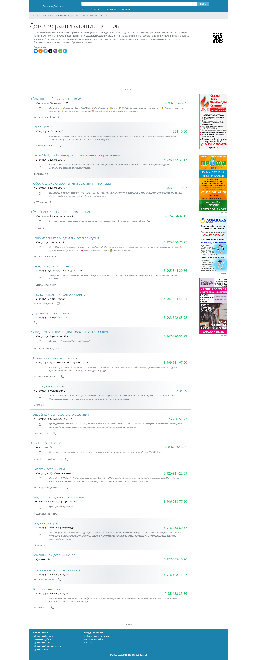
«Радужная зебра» (44, 523)
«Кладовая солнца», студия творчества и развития (69, 331)
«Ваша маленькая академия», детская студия (65, 237)
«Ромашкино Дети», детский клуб (56, 98)
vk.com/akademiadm (45, 256)
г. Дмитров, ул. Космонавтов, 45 (51, 574)
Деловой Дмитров (44, 635)
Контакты (89, 642)
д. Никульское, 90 (43, 447)
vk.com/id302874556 (44, 579)
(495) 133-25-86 (176, 593)
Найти (202, 3)
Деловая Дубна (42, 639)
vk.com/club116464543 (46, 513)
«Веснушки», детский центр (52, 266)
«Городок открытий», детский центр (58, 294)
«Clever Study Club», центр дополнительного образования (75, 155)
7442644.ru (39, 607)
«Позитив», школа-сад (47, 442)
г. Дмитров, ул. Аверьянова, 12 (50, 317)
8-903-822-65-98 (175, 317)
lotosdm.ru (39, 404)
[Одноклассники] (40, 51)
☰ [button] (82, 8)
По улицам (111, 8)
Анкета (126, 8)
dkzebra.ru (39, 545)
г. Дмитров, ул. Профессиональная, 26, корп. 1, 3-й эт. (62, 362)
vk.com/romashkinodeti (46, 117)
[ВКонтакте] (36, 51)
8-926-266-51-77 (175, 419)
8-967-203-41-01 (175, 299)
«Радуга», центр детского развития (57, 497)
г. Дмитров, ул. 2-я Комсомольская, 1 (53, 216)
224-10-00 (180, 131)
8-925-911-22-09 (175, 473)
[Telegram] (45, 51)
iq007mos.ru (40, 202)
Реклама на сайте (93, 639)
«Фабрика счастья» (45, 589)
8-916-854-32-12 (175, 216)
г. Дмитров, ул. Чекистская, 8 (49, 298)
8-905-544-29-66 (175, 270)
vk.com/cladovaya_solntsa (47, 348)
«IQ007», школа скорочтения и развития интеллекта (71, 183)
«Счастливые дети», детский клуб (56, 570)
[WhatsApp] (60, 51)
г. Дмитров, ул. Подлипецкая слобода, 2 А (56, 527)
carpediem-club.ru (43, 145)
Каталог (95, 8)
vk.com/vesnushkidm (45, 284)
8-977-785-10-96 (175, 559)
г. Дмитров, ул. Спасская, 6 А (49, 242)
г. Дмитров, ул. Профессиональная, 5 (53, 473)
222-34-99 (180, 391)
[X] (50, 51)
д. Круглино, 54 (42, 559)
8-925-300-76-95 (175, 242)
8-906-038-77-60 (175, 501)
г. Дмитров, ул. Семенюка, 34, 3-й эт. (53, 418)
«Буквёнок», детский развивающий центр (62, 211)
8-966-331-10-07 (175, 188)
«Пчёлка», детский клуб (48, 468)
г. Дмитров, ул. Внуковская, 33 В (51, 336)
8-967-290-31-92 (175, 336)
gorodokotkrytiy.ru (44, 303)
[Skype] (65, 51)
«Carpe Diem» (41, 127)
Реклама (223, 151)
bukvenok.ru (40, 228)
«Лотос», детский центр (48, 386)
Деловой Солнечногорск (47, 646)
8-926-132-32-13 (175, 160)
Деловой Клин (42, 642)
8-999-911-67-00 (175, 362)
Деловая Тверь (42, 649)
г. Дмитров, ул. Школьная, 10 (49, 159)
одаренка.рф (41, 433)
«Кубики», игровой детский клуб (55, 358)
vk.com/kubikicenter (44, 376)
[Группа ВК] (63, 117)
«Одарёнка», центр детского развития (60, 414)
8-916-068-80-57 (175, 528)
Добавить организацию (97, 635)
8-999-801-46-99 (175, 103)
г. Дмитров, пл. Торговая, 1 (48, 131)
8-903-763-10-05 (175, 447)
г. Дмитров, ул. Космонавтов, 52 (51, 103)
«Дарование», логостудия (50, 313)
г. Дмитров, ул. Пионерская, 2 (49, 390)
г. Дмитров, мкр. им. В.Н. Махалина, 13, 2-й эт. (58, 270)
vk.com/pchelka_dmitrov (47, 487)
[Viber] (55, 51)
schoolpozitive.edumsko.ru (48, 459)
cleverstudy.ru (41, 173)
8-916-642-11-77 (175, 575)
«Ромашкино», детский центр (53, 554)
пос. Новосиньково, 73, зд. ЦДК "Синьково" (57, 501)
